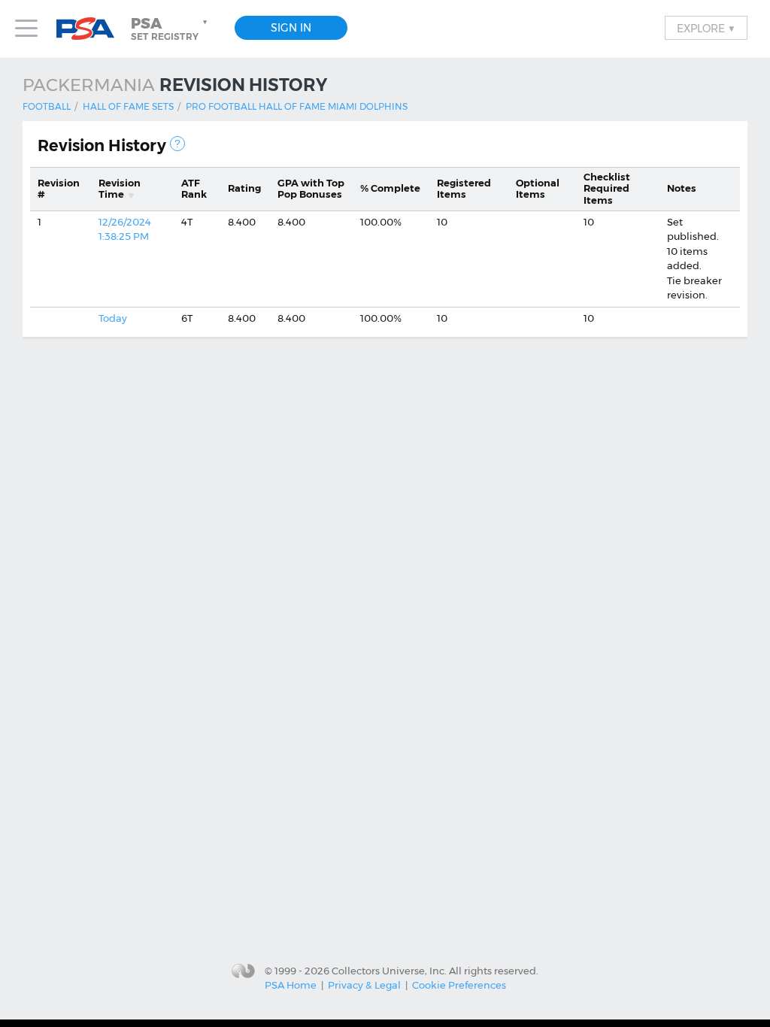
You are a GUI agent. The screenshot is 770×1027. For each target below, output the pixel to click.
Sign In (291, 28)
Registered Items (464, 189)
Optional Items (537, 189)
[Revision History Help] (177, 143)
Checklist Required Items (607, 188)
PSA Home (291, 985)
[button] (171, 28)
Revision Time (120, 189)
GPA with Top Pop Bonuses (310, 189)
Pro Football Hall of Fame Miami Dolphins (297, 106)
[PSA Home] (91, 29)
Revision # (59, 189)
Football (47, 106)
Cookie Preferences (459, 985)
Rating (244, 188)
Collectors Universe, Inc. (389, 970)
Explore (706, 27)
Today (113, 318)
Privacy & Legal (364, 985)
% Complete (390, 188)
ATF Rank (194, 189)
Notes (681, 188)
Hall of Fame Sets (128, 106)
